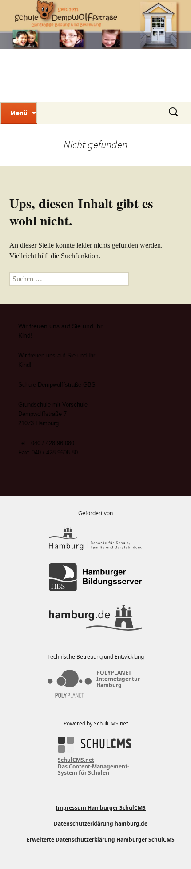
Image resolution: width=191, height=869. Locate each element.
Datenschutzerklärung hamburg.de (100, 823)
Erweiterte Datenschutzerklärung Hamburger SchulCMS (101, 839)
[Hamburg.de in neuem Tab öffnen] (95, 617)
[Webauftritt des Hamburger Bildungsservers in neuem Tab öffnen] (95, 577)
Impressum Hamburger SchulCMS (101, 807)
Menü (19, 112)
